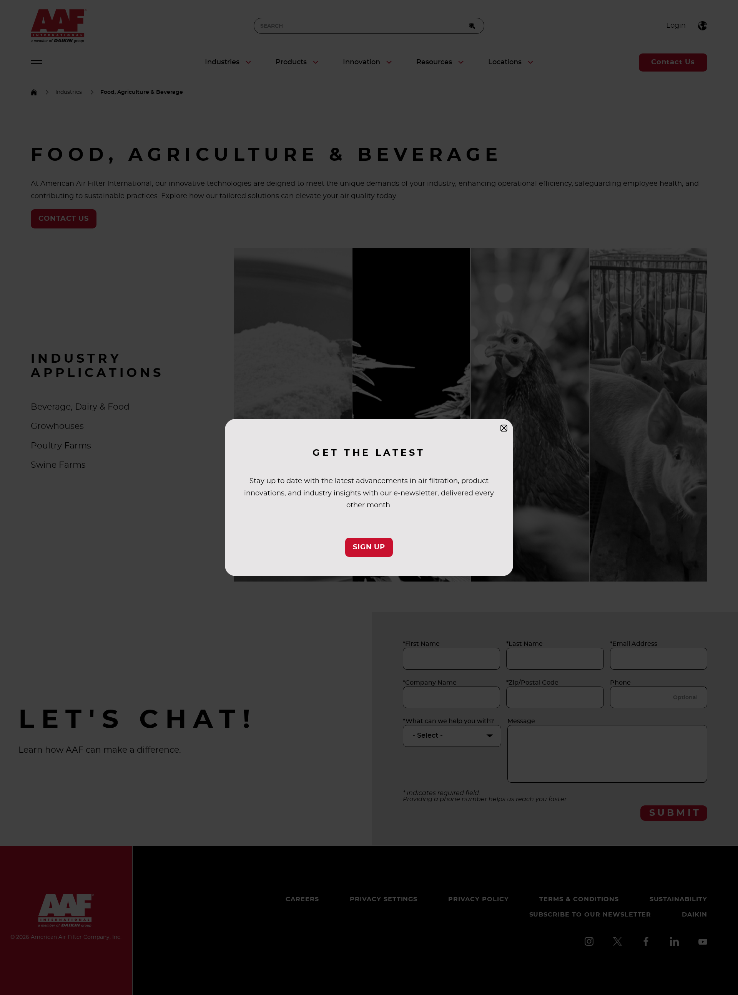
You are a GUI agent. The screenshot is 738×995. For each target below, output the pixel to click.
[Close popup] (504, 428)
